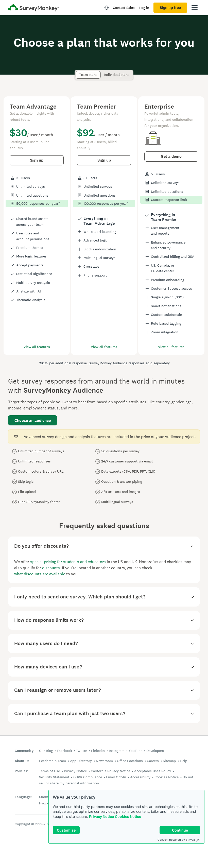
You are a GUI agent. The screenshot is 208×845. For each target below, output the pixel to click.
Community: (24, 750)
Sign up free (170, 7)
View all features (37, 346)
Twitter (81, 750)
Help (183, 760)
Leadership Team (52, 760)
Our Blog (46, 750)
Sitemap (169, 760)
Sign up (36, 160)
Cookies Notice (128, 816)
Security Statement (54, 777)
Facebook (64, 750)
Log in (144, 7)
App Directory (81, 760)
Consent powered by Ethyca (176, 839)
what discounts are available (39, 574)
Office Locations (130, 760)
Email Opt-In (116, 777)
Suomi (44, 797)
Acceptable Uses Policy (152, 771)
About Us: (22, 760)
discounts (51, 568)
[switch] (77, 72)
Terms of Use (49, 771)
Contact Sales (124, 7)
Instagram (117, 750)
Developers (155, 750)
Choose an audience (32, 420)
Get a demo (171, 156)
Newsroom (104, 760)
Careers (153, 760)
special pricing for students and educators (68, 561)
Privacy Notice (101, 816)
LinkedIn (98, 750)
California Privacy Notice (110, 771)
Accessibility (140, 777)
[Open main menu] (194, 8)
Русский (45, 803)
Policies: (21, 771)
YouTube (135, 750)
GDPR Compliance (87, 777)
